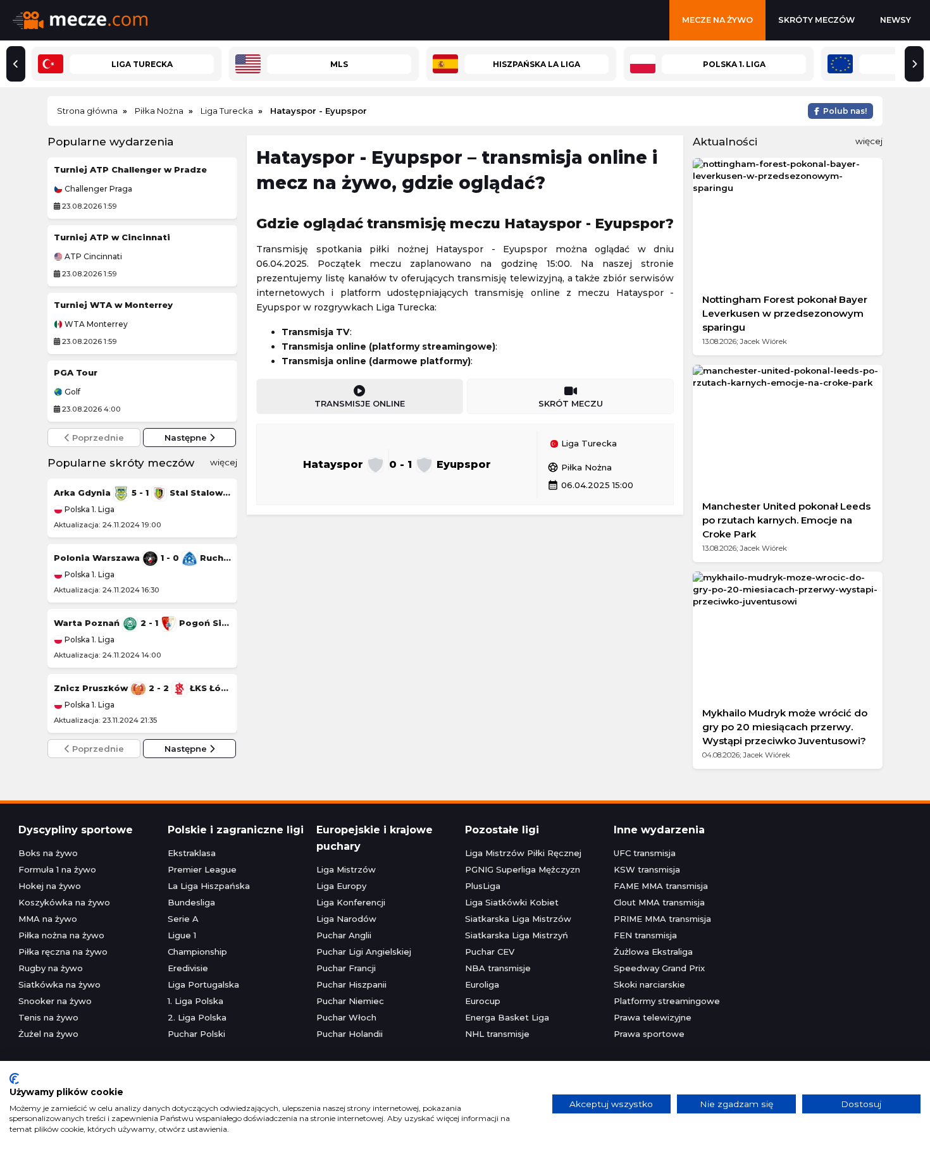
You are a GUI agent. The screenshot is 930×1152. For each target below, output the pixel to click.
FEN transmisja (645, 935)
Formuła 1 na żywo (57, 869)
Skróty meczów (816, 20)
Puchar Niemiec (350, 1001)
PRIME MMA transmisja (662, 919)
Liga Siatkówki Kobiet (512, 902)
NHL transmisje (497, 1034)
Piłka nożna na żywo (61, 935)
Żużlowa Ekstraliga (653, 952)
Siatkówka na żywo (59, 984)
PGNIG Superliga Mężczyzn (522, 869)
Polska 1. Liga (89, 509)
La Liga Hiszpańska (209, 886)
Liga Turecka (588, 443)
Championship (197, 952)
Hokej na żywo (49, 886)
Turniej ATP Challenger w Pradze (130, 169)
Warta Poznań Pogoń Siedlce (142, 623)
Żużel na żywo (48, 1034)
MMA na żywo (47, 919)
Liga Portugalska (203, 984)
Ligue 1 (182, 935)
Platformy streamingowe (667, 1001)
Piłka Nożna (579, 467)
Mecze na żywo (717, 20)
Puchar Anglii (343, 935)
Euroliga (482, 984)
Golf (71, 392)
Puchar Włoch (346, 1017)
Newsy (895, 20)
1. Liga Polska (195, 1001)
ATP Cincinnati (92, 256)
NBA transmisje (498, 968)
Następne (186, 437)
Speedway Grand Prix (659, 968)
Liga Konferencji (350, 902)
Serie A (183, 919)
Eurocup (482, 1001)
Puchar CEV (489, 952)
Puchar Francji (346, 968)
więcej (223, 462)
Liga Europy (341, 886)
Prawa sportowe (649, 1034)
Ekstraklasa (192, 853)
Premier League (202, 869)
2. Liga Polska (197, 1017)
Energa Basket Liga (507, 1017)
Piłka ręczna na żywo (63, 952)
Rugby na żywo (50, 968)
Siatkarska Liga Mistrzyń (516, 935)
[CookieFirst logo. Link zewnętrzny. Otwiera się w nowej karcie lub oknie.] (14, 1078)
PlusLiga (482, 886)
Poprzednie (97, 437)
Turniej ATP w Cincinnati (112, 237)
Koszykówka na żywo (64, 902)
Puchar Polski (196, 1034)
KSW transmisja (647, 869)
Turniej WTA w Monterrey (113, 305)
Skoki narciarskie (649, 984)
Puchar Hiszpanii (351, 984)
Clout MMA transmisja (659, 902)
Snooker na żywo (55, 1001)
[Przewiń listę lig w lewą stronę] (15, 64)
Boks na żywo (48, 853)
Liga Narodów (346, 919)
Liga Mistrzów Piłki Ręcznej (523, 853)
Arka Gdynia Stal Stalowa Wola (142, 492)
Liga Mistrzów (346, 869)
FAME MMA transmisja (661, 886)
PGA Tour (75, 372)
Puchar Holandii (349, 1034)
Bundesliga (191, 902)
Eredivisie (188, 968)
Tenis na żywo (48, 1017)
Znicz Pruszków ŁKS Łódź (142, 688)
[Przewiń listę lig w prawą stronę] (914, 64)
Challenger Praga (97, 189)
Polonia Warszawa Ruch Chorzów (142, 558)
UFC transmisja (645, 853)
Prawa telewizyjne (652, 1017)
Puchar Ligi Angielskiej (363, 952)
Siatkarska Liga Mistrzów (518, 919)
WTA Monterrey (95, 324)
